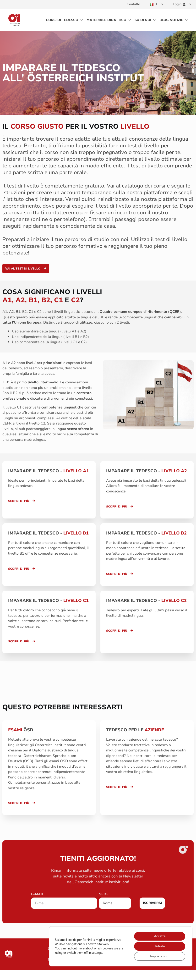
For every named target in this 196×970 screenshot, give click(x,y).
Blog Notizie (171, 20)
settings (97, 953)
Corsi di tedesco (62, 20)
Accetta (159, 936)
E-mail (37, 895)
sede (104, 895)
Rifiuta (160, 946)
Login (177, 4)
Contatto (133, 4)
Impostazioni (159, 956)
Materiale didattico (106, 20)
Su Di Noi (143, 20)
